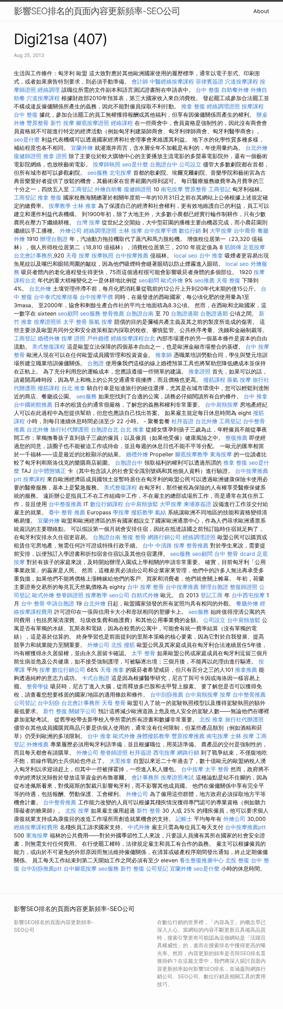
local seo (185, 255)
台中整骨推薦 (249, 694)
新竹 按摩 (62, 122)
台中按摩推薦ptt (245, 827)
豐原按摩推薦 (188, 736)
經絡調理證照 (223, 106)
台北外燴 (256, 147)
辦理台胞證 (54, 238)
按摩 (44, 669)
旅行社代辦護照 (69, 429)
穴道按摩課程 (241, 81)
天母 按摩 (78, 255)
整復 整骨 (134, 537)
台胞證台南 (140, 313)
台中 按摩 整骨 (145, 586)
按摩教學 (60, 205)
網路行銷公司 (164, 537)
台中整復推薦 (65, 504)
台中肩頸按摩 (221, 404)
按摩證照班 (47, 321)
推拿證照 (199, 371)
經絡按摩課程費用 (36, 827)
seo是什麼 (27, 139)
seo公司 (119, 595)
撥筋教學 (142, 512)
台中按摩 (192, 769)
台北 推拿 (73, 388)
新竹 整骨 (148, 810)
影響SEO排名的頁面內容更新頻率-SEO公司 (97, 11)
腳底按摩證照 (92, 122)
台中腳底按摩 (80, 868)
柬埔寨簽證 (197, 504)
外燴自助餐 (108, 189)
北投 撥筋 (123, 644)
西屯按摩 (164, 752)
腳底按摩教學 (191, 454)
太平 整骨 (75, 321)
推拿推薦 (246, 669)
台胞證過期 (184, 313)
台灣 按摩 (88, 222)
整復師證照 (243, 586)
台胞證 (95, 363)
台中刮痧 (49, 702)
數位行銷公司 (68, 669)
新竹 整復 (55, 711)
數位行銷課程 (106, 504)
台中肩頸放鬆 (141, 504)
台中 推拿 (211, 255)
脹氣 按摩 (101, 321)
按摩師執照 (106, 164)
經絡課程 (122, 122)
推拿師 (163, 354)
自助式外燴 (145, 595)
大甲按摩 (221, 230)
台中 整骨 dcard (234, 553)
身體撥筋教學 (153, 736)
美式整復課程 (48, 346)
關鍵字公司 (82, 711)
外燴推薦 (38, 744)
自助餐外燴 (235, 89)
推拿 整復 (193, 106)
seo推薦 (204, 280)
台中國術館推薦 (33, 404)
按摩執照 (102, 255)
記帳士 (184, 818)
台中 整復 (207, 89)
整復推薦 (236, 437)
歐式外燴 (172, 280)
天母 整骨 (114, 702)
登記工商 (212, 595)
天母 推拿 (112, 669)
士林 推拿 (84, 205)
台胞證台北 (104, 429)
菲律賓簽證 (209, 81)
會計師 (139, 81)
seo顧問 (149, 280)
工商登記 (82, 189)
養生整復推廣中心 (201, 860)
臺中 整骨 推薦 (67, 512)
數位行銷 (190, 230)
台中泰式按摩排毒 (56, 296)
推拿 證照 (55, 156)
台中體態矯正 (49, 470)
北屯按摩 (120, 172)
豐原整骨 (38, 122)
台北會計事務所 (33, 255)
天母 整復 (228, 280)
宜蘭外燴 (82, 147)
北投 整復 (237, 860)
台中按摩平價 (160, 230)
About (261, 11)
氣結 (160, 512)
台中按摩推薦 (131, 255)
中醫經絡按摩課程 (172, 81)
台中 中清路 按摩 (164, 545)
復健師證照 (27, 156)
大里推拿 (120, 760)
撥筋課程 (214, 379)
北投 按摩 (77, 810)
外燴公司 (71, 230)
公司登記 (25, 702)
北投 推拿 (211, 719)
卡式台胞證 (95, 678)
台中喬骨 (245, 230)
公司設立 (190, 164)
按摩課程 (253, 106)
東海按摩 (221, 454)
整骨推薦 (113, 313)
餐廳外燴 (247, 603)
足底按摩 (254, 247)
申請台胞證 (60, 603)
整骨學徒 (38, 686)
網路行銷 (188, 752)
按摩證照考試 (177, 777)
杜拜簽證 (183, 421)
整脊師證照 (70, 595)
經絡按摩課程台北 (133, 338)
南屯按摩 (172, 189)
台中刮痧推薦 (166, 694)
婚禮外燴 (49, 338)
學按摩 (121, 512)
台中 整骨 (33, 603)
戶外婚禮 (98, 338)
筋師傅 (233, 247)
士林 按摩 (130, 230)
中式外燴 (139, 827)
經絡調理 (49, 89)
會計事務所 (145, 777)
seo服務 (97, 172)
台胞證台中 (163, 164)
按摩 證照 (73, 338)
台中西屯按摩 (248, 595)
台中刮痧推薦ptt (41, 868)
